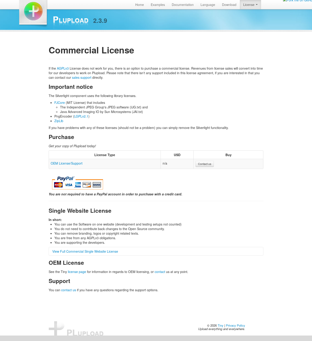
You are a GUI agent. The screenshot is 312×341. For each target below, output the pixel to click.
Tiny (220, 325)
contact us (68, 290)
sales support (81, 77)
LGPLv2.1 (81, 116)
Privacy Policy (235, 325)
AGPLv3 (63, 68)
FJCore (59, 102)
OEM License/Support (66, 163)
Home (139, 4)
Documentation (183, 4)
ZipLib (58, 120)
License (249, 4)
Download (229, 4)
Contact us (204, 164)
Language (208, 4)
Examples (158, 4)
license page (77, 271)
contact (160, 271)
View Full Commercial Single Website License (85, 251)
